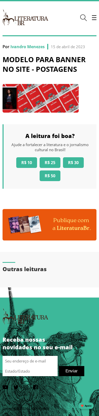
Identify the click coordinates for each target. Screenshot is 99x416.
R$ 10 (26, 162)
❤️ (86, 405)
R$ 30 (73, 162)
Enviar (71, 371)
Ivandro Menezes (27, 46)
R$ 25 (50, 162)
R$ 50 (50, 176)
